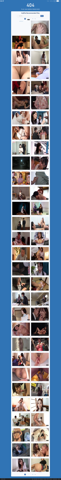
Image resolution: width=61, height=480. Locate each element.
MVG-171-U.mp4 (40, 381)
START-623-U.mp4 (21, 185)
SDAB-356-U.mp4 (40, 170)
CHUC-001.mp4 (21, 49)
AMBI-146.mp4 (21, 472)
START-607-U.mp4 (40, 200)
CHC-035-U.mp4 (21, 351)
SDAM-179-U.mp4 (21, 155)
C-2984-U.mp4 (40, 306)
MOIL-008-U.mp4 (21, 336)
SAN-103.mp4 (40, 457)
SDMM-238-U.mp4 (40, 155)
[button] (60, 1)
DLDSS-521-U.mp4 (21, 215)
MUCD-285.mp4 (40, 49)
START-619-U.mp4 (40, 185)
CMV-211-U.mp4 (40, 351)
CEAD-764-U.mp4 (21, 366)
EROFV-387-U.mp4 (40, 215)
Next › (35, 18)
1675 (32, 18)
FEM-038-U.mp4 (21, 381)
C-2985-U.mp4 (21, 306)
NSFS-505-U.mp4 (40, 321)
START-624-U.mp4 (21, 170)
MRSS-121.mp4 (21, 64)
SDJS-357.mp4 (40, 366)
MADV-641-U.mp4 (21, 321)
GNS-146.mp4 (21, 457)
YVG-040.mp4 (40, 472)
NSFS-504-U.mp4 (40, 336)
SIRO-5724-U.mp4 (21, 200)
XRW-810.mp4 (40, 64)
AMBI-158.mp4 (40, 34)
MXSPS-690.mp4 (21, 21)
